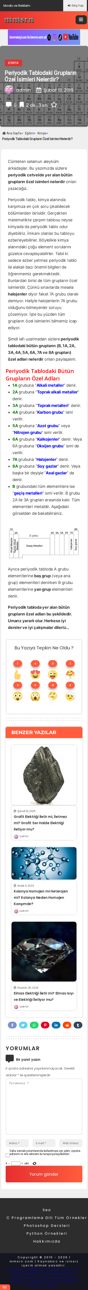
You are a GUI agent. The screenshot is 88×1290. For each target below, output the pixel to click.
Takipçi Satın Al (63, 1269)
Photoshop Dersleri (47, 1225)
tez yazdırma (56, 1277)
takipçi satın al (26, 1277)
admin (23, 836)
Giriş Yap (77, 5)
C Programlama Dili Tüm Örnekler (47, 1217)
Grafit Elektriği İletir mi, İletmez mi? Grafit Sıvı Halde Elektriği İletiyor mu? (40, 823)
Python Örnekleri (46, 1233)
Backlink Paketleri (27, 1269)
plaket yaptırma (58, 1273)
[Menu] (81, 19)
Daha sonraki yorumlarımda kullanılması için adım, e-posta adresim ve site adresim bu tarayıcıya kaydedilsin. (45, 1152)
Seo (47, 1209)
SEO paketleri (27, 1273)
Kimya (13, 63)
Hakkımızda (46, 1241)
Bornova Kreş (44, 1286)
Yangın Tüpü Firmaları (54, 1281)
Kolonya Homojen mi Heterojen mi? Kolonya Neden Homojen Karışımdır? (41, 897)
